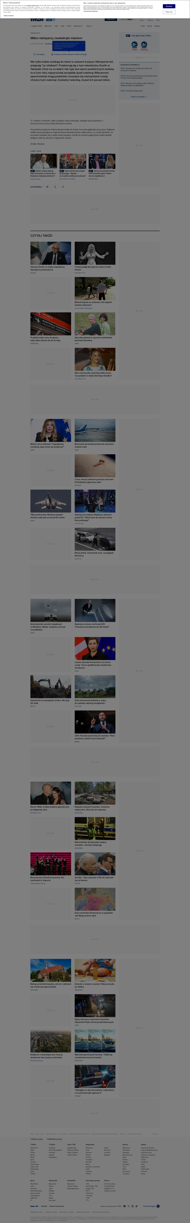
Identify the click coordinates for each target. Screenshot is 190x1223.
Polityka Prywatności (9, 15)
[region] (95, 9)
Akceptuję (169, 6)
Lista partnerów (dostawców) (90, 11)
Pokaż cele (169, 12)
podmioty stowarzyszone (33, 5)
